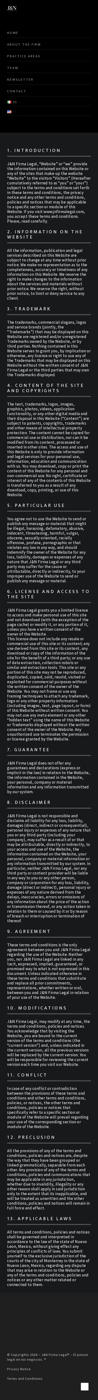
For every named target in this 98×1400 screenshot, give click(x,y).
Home (13, 33)
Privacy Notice (19, 1369)
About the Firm (24, 44)
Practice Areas (24, 56)
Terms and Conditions (25, 1378)
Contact (16, 91)
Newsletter (20, 79)
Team (12, 68)
